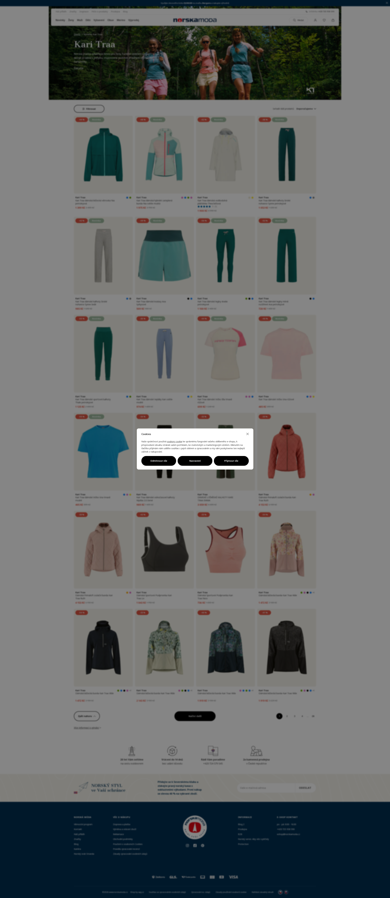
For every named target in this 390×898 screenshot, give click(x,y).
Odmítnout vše (158, 460)
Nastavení (195, 460)
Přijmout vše (231, 460)
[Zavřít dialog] (247, 434)
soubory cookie (174, 441)
